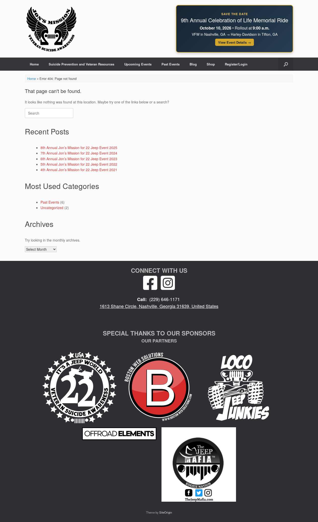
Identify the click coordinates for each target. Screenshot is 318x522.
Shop (211, 64)
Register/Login (236, 64)
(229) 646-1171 (164, 299)
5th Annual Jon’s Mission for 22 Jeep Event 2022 (78, 164)
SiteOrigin (165, 512)
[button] (285, 64)
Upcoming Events (138, 64)
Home (34, 64)
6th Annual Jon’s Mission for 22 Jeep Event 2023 (78, 158)
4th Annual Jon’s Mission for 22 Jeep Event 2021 (78, 169)
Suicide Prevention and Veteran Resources (81, 64)
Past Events (170, 64)
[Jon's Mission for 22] (51, 29)
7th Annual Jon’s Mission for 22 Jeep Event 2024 (78, 153)
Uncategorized (51, 207)
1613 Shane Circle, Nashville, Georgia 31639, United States (159, 306)
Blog (193, 64)
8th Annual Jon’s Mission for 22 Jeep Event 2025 (78, 147)
